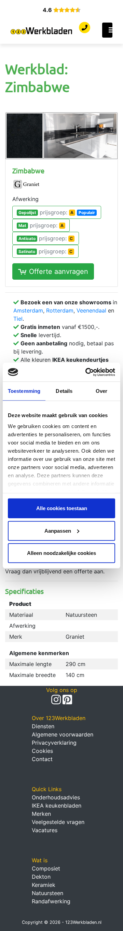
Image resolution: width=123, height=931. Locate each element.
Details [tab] (64, 391)
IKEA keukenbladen (56, 805)
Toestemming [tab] (24, 391)
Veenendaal (91, 310)
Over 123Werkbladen (58, 718)
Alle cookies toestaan (61, 508)
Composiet (46, 868)
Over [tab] (101, 391)
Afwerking (25, 199)
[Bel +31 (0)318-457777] (84, 27)
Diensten (43, 726)
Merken (41, 813)
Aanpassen (57, 530)
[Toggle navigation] (107, 30)
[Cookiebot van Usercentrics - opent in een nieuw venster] (86, 372)
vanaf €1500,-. (59, 326)
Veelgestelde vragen (58, 822)
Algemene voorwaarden (62, 734)
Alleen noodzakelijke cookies (61, 553)
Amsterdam (28, 310)
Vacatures (44, 830)
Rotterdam (59, 310)
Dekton (41, 876)
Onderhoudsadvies (56, 797)
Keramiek (43, 884)
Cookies (42, 750)
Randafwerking (51, 901)
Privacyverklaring (54, 742)
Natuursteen (47, 893)
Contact (42, 759)
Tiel (18, 318)
